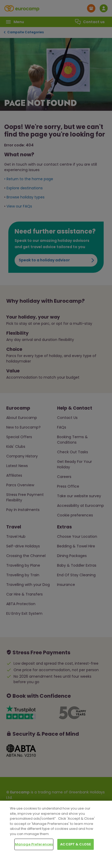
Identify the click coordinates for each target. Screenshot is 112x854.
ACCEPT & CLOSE (75, 844)
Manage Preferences (34, 844)
